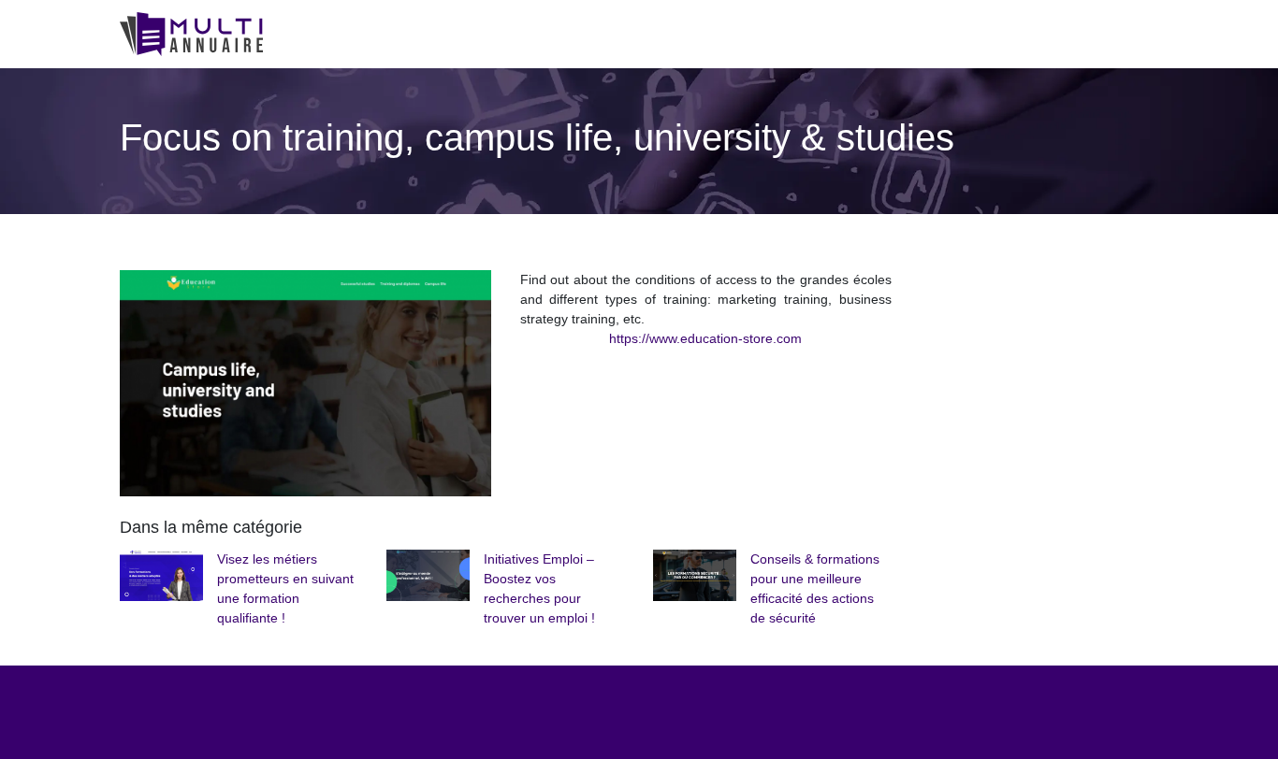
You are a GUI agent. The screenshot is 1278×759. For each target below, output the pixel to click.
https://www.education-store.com (705, 338)
